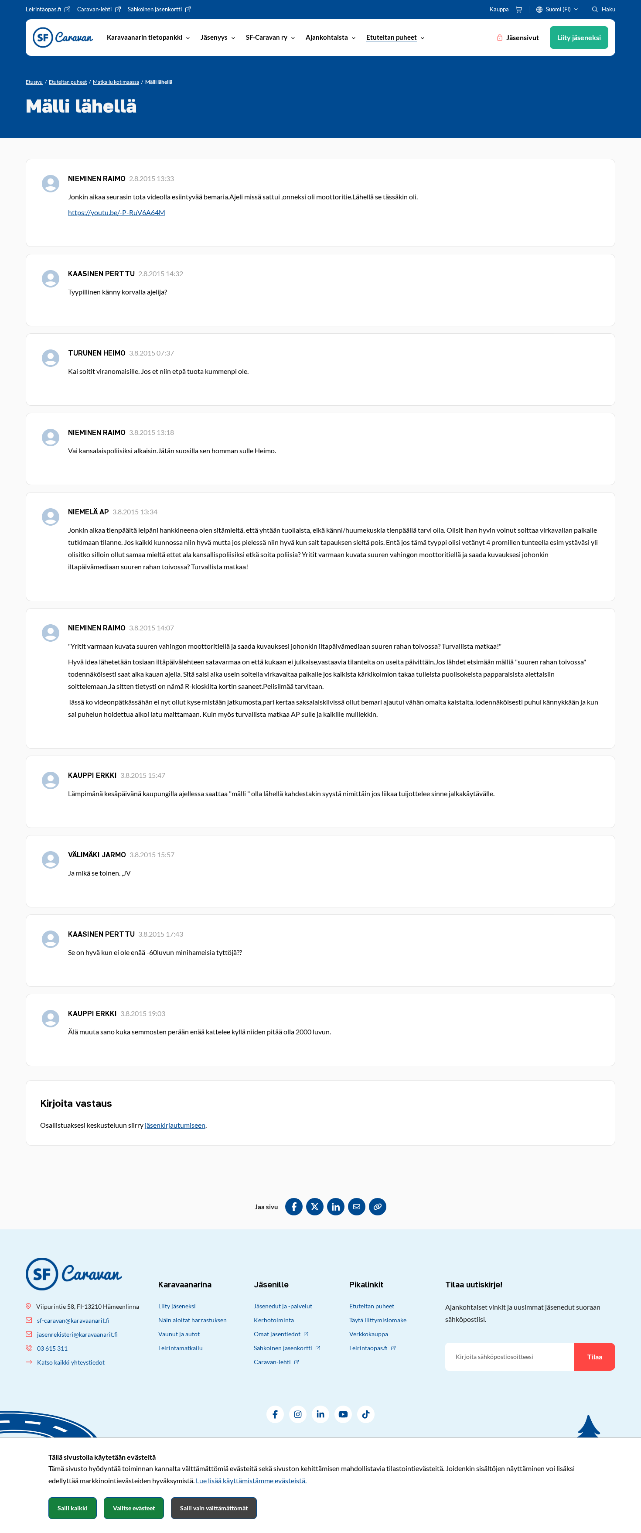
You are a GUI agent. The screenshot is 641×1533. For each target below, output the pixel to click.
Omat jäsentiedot (277, 1334)
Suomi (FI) (558, 9)
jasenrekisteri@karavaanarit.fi (77, 1334)
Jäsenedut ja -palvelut (283, 1306)
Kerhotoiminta (274, 1320)
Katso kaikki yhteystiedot (71, 1362)
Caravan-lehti (272, 1361)
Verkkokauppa (368, 1334)
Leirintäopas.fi (368, 1348)
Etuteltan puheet (371, 1306)
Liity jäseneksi (177, 1306)
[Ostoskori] (519, 10)
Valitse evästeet (134, 1508)
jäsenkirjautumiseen (175, 1125)
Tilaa (594, 1356)
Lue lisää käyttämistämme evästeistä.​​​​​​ (251, 1480)
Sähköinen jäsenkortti (283, 1348)
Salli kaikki (73, 1508)
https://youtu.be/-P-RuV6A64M (116, 212)
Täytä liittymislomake (377, 1320)
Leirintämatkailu (180, 1348)
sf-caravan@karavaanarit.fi (73, 1320)
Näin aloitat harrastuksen (192, 1320)
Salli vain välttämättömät (214, 1508)
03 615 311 (52, 1348)
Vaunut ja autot (179, 1334)
